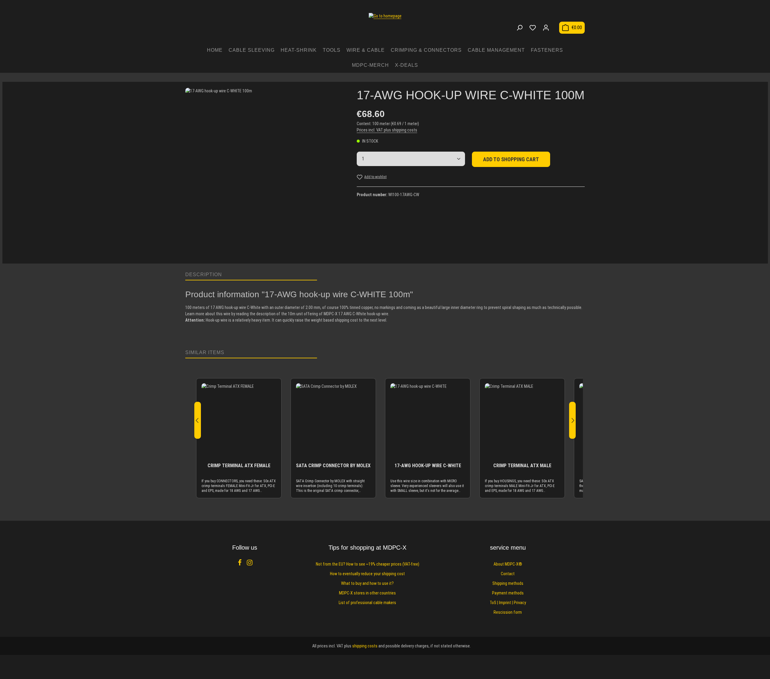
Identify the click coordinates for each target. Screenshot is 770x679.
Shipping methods (507, 583)
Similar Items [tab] (204, 352)
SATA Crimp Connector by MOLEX (333, 465)
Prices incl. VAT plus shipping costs (387, 130)
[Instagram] (249, 564)
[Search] (519, 28)
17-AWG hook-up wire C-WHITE (428, 465)
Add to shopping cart (511, 159)
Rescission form (508, 612)
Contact (508, 573)
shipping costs (364, 646)
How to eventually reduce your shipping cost (367, 573)
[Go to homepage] (385, 25)
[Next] (572, 420)
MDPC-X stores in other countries (367, 593)
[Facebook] (240, 564)
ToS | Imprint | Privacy (508, 602)
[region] (265, 173)
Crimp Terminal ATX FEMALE (239, 465)
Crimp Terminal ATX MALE (522, 465)
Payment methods (508, 593)
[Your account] (546, 28)
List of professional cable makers (367, 602)
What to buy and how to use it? (367, 583)
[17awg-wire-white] (264, 167)
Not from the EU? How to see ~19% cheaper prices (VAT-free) (367, 564)
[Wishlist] (533, 28)
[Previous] (197, 420)
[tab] (251, 275)
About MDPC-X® (508, 564)
